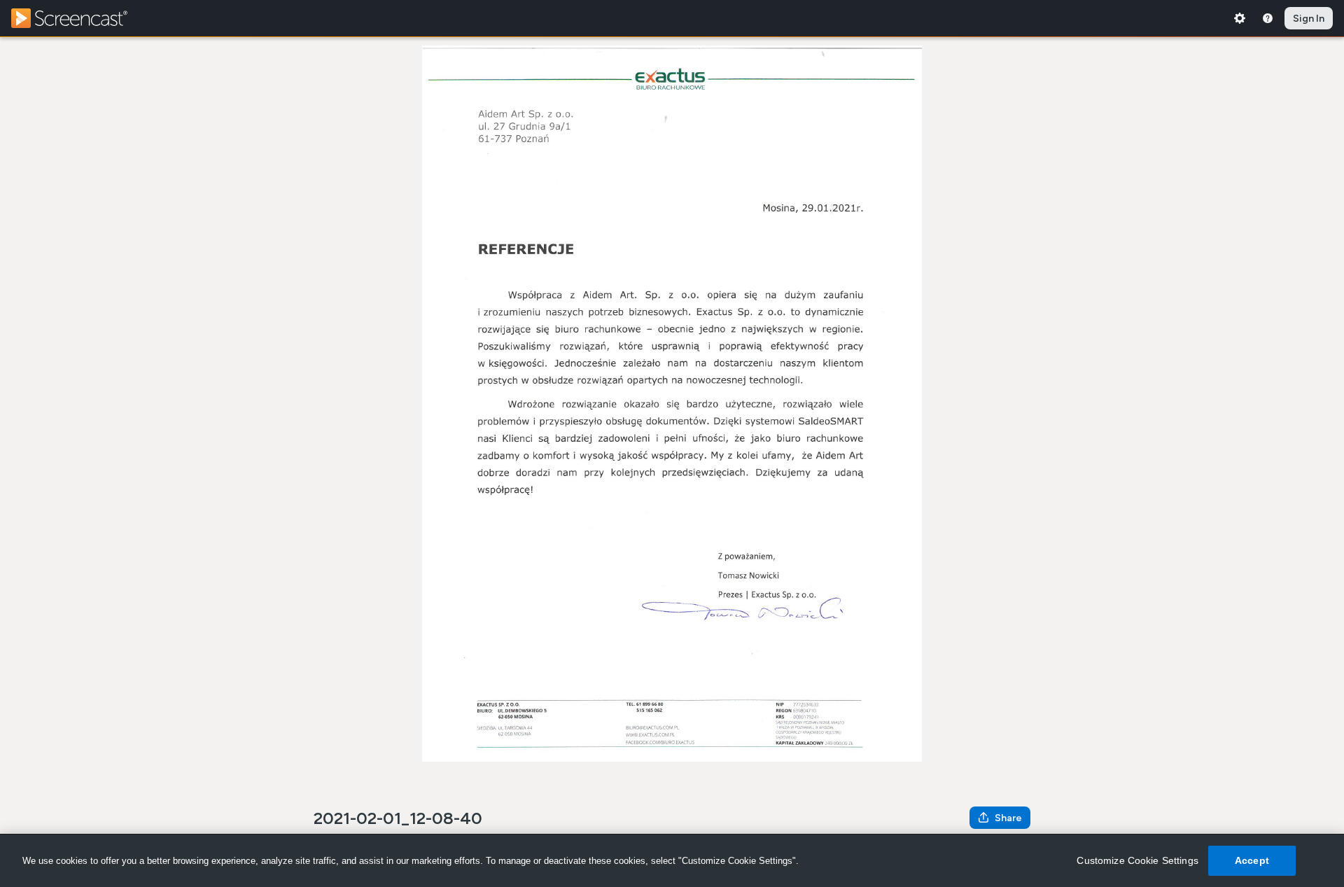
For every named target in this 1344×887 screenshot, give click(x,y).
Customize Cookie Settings (1137, 860)
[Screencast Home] (78, 18)
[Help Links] (1267, 18)
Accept (1252, 860)
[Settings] (1239, 18)
